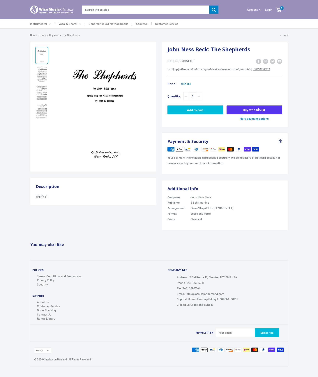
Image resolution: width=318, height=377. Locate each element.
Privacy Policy (46, 280)
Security (42, 284)
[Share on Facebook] (258, 61)
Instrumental (38, 23)
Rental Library (46, 318)
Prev (285, 35)
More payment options (254, 118)
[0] (278, 9)
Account (252, 9)
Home (33, 35)
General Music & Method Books (108, 23)
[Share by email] (279, 61)
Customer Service (166, 23)
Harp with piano (50, 35)
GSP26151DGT (261, 69)
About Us (142, 23)
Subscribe (267, 332)
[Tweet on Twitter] (272, 61)
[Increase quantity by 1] (199, 96)
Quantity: (174, 96)
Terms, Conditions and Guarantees (59, 276)
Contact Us (44, 314)
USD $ (39, 350)
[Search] (213, 10)
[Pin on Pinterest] (265, 61)
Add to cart (195, 110)
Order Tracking (46, 310)
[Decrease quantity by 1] (186, 96)
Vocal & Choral (68, 23)
